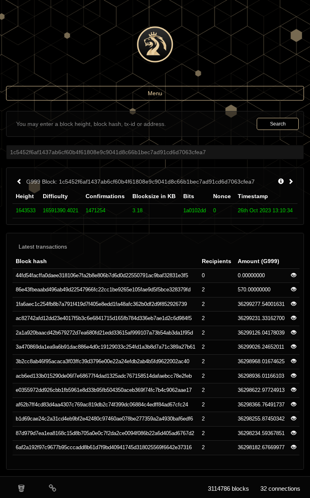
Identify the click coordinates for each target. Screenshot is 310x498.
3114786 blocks (228, 488)
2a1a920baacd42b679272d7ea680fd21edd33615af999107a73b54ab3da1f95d (104, 333)
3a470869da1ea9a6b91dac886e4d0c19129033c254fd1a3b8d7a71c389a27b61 (105, 347)
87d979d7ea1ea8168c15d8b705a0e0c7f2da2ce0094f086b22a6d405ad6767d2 (105, 433)
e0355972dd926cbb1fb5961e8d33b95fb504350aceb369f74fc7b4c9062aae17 (104, 390)
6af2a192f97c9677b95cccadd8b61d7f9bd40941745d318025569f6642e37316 (104, 447)
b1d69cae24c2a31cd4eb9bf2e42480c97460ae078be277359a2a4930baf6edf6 (104, 419)
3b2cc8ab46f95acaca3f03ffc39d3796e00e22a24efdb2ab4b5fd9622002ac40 (102, 361)
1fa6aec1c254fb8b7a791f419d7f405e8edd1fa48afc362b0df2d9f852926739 (101, 304)
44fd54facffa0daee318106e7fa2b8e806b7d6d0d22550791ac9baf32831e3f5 (102, 275)
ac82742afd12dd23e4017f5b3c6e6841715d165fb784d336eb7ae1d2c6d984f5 (104, 318)
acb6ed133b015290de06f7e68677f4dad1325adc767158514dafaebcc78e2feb (104, 376)
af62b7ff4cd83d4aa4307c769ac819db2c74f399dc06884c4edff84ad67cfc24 (102, 405)
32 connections (280, 488)
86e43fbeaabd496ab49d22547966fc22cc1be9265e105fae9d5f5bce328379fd (103, 290)
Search (278, 124)
